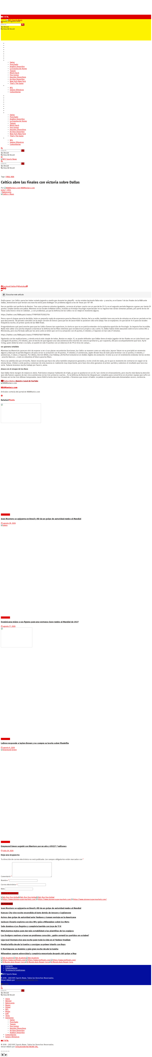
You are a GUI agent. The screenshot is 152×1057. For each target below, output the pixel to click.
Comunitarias (15, 92)
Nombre (5, 880)
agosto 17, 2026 (9, 626)
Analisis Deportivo (17, 66)
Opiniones (9, 60)
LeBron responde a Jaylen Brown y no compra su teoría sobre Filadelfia (35, 743)
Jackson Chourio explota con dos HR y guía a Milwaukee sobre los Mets (35, 922)
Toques (13, 71)
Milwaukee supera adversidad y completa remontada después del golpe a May (38, 953)
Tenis (7, 56)
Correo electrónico (9, 885)
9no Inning (14, 75)
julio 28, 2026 (8, 851)
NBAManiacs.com (27, 188)
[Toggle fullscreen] (6, 1051)
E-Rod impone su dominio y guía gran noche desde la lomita (29, 949)
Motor (7, 58)
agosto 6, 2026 (9, 748)
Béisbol (8, 45)
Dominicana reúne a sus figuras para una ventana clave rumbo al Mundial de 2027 (40, 622)
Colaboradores (11, 968)
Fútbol (7, 52)
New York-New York (18, 81)
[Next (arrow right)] (4, 1053)
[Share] (4, 1051)
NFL (11, 88)
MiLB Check (14, 73)
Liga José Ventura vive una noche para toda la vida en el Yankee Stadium (35, 940)
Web (2, 889)
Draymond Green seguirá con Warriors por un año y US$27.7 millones (34, 846)
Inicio (7, 43)
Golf (7, 54)
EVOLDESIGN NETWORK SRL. (26, 980)
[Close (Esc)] (2, 1051)
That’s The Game (16, 83)
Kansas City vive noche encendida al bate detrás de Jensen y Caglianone (36, 913)
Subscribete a (21, 381)
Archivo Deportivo (17, 79)
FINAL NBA (10, 177)
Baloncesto (9, 47)
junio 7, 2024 (6, 190)
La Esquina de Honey (18, 69)
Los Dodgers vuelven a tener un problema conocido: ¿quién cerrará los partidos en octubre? (45, 935)
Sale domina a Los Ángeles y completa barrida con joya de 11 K (31, 926)
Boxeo (7, 50)
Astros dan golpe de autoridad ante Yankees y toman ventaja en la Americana (38, 917)
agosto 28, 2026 (9, 523)
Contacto (9, 966)
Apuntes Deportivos (18, 77)
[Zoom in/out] (8, 1051)
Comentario (6, 876)
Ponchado (14, 64)
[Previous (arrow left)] (2, 1053)
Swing (12, 62)
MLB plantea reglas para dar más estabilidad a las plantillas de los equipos (37, 931)
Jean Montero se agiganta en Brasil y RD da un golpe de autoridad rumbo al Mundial (41, 519)
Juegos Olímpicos (17, 90)
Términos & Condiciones (15, 970)
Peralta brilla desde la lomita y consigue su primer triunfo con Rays (33, 944)
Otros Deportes (11, 86)
